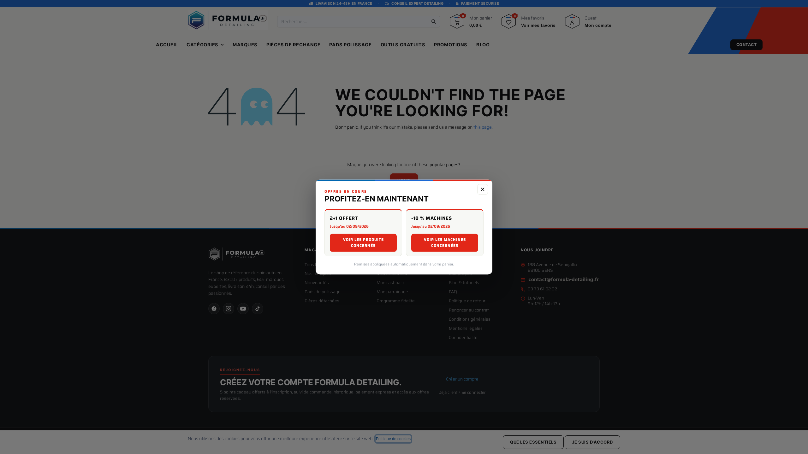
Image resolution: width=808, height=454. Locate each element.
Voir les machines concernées (445, 243)
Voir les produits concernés (363, 243)
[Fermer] (482, 189)
